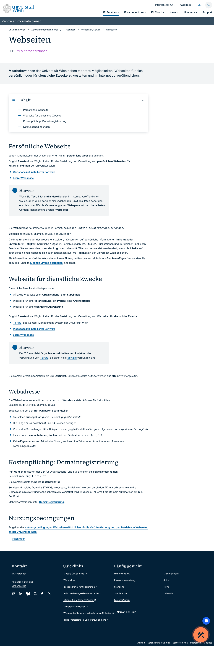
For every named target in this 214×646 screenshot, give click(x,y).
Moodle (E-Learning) (74, 573)
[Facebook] (42, 594)
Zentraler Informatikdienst (21, 21)
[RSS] (49, 594)
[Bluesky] (28, 594)
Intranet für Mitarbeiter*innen (78, 600)
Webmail (68, 580)
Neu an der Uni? (126, 612)
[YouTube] (35, 594)
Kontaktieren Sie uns (22, 581)
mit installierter (34, 172)
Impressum (195, 642)
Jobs (166, 580)
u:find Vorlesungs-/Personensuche (81, 593)
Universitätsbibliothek (74, 606)
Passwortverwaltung (124, 580)
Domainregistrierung (51, 501)
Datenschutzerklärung (158, 642)
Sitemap (140, 642)
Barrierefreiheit (180, 642)
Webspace (23, 178)
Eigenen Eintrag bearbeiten (46, 262)
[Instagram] (14, 594)
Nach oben (18, 538)
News (166, 586)
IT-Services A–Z (122, 573)
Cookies (208, 642)
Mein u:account (171, 573)
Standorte (119, 586)
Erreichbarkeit (19, 585)
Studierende (120, 593)
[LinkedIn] (21, 594)
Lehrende (168, 593)
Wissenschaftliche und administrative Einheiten (87, 613)
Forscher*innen (122, 600)
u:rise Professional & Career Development (84, 619)
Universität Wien (17, 29)
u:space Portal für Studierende (79, 586)
